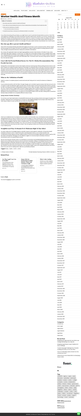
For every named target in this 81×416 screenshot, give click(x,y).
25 (61, 27)
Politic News (24, 10)
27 (67, 27)
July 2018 (59, 244)
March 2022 (60, 156)
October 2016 (60, 293)
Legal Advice (32, 10)
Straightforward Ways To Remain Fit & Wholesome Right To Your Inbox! (18, 31)
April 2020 (59, 207)
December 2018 (61, 237)
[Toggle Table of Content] (45, 21)
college (74, 380)
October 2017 (60, 265)
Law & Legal (17, 10)
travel (66, 397)
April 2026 (59, 42)
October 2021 (60, 167)
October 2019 (60, 216)
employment (72, 382)
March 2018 (60, 253)
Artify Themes (51, 414)
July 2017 (59, 272)
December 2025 (61, 51)
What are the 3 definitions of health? (11, 27)
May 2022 (59, 151)
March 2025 (60, 72)
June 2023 (59, 121)
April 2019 (59, 228)
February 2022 (60, 158)
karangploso (61, 387)
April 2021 (59, 181)
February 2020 (60, 212)
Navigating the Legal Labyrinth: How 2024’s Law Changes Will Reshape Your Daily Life (68, 341)
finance (64, 383)
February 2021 (60, 186)
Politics (63, 393)
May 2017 (59, 277)
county (65, 382)
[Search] (4, 5)
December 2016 (61, 288)
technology (60, 397)
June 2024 (59, 93)
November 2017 (61, 263)
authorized (73, 378)
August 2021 (60, 172)
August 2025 (60, 60)
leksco (69, 389)
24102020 (60, 376)
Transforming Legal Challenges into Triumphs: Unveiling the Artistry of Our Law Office (68, 348)
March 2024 (60, 100)
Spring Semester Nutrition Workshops (12, 29)
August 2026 (60, 37)
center (70, 380)
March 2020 (60, 209)
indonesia (72, 385)
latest (66, 387)
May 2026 (59, 39)
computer (60, 382)
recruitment (70, 393)
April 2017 (59, 279)
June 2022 (59, 149)
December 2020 (61, 191)
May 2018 (59, 249)
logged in (9, 179)
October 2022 (60, 139)
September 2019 (61, 219)
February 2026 (60, 46)
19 (64, 26)
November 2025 (61, 53)
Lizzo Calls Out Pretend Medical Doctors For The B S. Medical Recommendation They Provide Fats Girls (25, 25)
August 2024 (60, 88)
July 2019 (59, 223)
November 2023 (61, 109)
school (59, 395)
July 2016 (59, 300)
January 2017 (60, 286)
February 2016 (60, 312)
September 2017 (61, 267)
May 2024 (59, 95)
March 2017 (60, 281)
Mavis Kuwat (4, 18)
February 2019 (60, 232)
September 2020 (61, 198)
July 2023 (59, 119)
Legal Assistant (41, 10)
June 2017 (59, 274)
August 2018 (60, 242)
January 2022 (60, 160)
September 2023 (61, 114)
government (75, 383)
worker (19, 148)
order (75, 391)
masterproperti (61, 407)
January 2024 (60, 105)
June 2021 (59, 177)
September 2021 (61, 170)
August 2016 (60, 298)
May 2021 (59, 179)
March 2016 (60, 309)
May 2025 (59, 67)
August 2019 (60, 221)
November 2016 (61, 291)
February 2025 (60, 74)
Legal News (57, 10)
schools (64, 395)
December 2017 (61, 260)
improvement (65, 385)
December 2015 (61, 316)
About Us (63, 10)
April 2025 (59, 70)
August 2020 (60, 200)
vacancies (71, 397)
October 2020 (60, 195)
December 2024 (61, 79)
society (69, 395)
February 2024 (60, 102)
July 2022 (59, 146)
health (10, 148)
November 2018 (61, 239)
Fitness (22, 55)
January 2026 (60, 49)
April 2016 (59, 307)
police (59, 393)
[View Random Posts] (2, 5)
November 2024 (61, 81)
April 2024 (59, 98)
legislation (60, 389)
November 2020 (61, 193)
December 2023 (61, 107)
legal (75, 387)
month (15, 148)
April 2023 (59, 126)
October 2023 (60, 112)
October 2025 (60, 56)
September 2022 (61, 142)
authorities (66, 378)
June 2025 (59, 65)
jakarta (77, 385)
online (71, 391)
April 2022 (59, 153)
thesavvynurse (60, 402)
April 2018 (59, 251)
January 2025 (60, 77)
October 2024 (60, 84)
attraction (60, 378)
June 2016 (59, 302)
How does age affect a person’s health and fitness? (14, 23)
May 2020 (59, 205)
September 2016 (61, 295)
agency (65, 376)
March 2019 (59, 230)
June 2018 (59, 246)
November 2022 (61, 137)
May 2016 (59, 305)
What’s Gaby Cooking (45, 159)
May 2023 (59, 123)
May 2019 (59, 226)
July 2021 (59, 174)
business (60, 380)
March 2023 (60, 128)
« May (58, 32)
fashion (59, 383)
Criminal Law (49, 10)
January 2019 (60, 235)
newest (74, 389)
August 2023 (60, 116)
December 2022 (61, 135)
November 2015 (61, 319)
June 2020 (59, 202)
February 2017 (60, 284)
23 (77, 26)
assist (74, 376)
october (66, 391)
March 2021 (59, 184)
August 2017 (60, 270)
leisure (65, 389)
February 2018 (60, 256)
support (74, 395)
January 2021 (60, 188)
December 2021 (61, 163)
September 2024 (61, 86)
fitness (6, 148)
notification (60, 391)
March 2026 (60, 44)
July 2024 (59, 91)
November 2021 (60, 165)
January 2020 (60, 214)
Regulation (76, 393)
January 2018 (60, 258)
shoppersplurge (67, 401)
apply (70, 376)
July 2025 (59, 63)
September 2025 (61, 58)
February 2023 (60, 130)
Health (10, 121)
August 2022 (60, 144)
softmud (62, 406)
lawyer (70, 387)
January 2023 (60, 132)
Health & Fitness (34, 99)
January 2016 (60, 314)
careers (65, 380)
